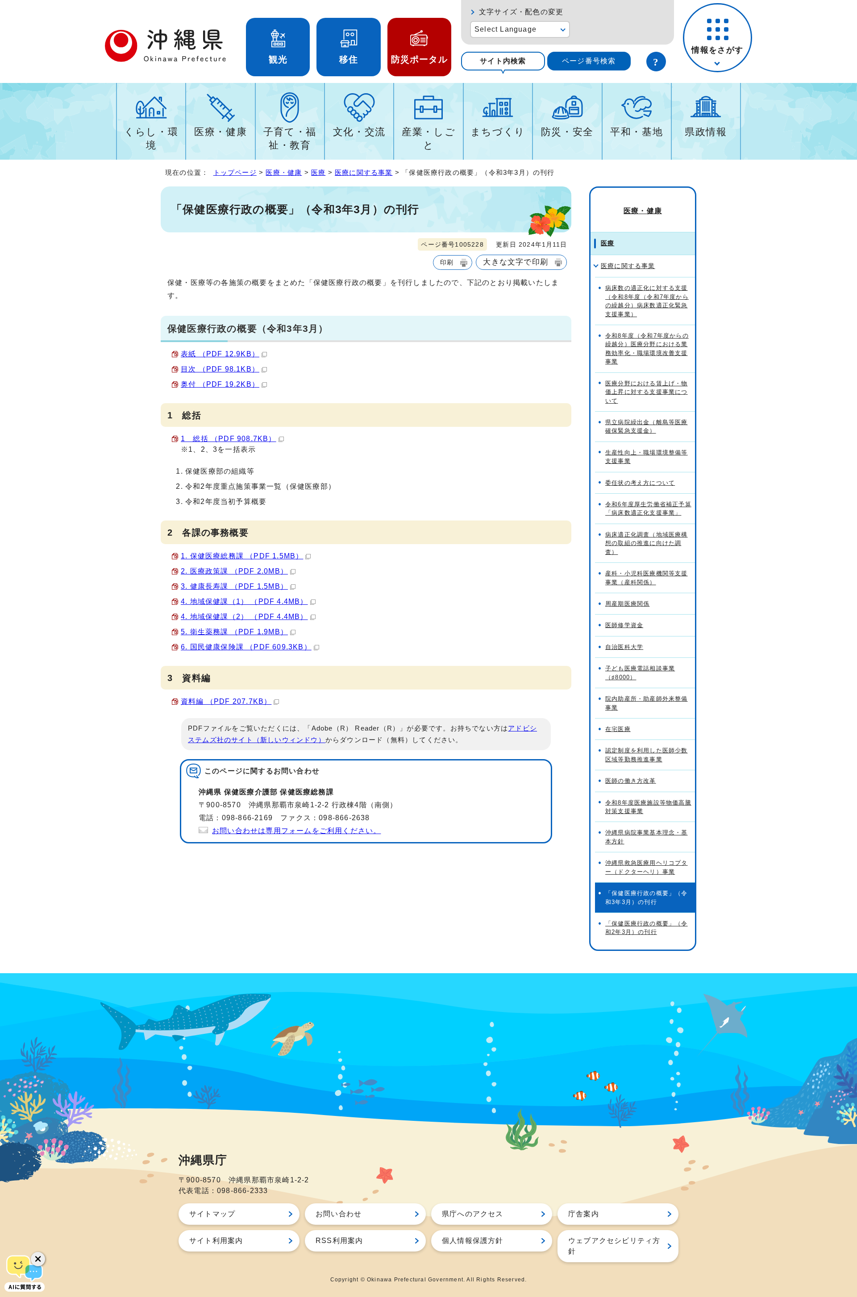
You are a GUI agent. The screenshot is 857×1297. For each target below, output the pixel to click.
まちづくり (497, 131)
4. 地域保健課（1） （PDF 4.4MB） (244, 601)
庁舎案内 (583, 1214)
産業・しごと (428, 138)
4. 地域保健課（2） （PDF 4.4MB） (244, 616)
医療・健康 (220, 131)
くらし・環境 (151, 138)
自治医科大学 (624, 647)
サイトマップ (212, 1214)
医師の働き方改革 (630, 780)
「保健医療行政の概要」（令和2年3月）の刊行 (646, 927)
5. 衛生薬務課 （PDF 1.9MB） (234, 632)
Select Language (505, 29)
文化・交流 (359, 131)
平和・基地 (636, 131)
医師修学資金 (624, 625)
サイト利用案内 (216, 1240)
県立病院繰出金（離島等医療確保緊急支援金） (646, 426)
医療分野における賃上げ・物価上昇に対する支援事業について (646, 392)
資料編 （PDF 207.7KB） (226, 701)
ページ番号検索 (589, 61)
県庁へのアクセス (472, 1214)
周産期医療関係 (627, 603)
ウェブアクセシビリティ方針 (614, 1246)
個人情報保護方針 (472, 1240)
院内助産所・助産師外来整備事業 (646, 702)
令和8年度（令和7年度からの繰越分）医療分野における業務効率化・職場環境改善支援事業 (647, 348)
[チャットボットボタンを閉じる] (38, 1259)
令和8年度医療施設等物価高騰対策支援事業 (648, 806)
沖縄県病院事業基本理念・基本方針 (646, 836)
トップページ (235, 172)
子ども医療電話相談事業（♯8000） (640, 672)
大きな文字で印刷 (515, 261)
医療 (318, 172)
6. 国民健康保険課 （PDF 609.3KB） (246, 647)
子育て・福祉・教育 (289, 138)
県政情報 (706, 131)
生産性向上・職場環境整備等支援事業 (646, 456)
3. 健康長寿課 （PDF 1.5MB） (234, 586)
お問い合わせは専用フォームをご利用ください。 (296, 830)
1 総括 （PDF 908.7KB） (228, 438)
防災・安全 (567, 131)
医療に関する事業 (364, 172)
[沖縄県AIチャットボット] (24, 1272)
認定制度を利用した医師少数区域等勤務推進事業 (646, 754)
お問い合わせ (339, 1214)
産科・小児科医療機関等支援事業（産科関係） (646, 577)
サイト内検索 (503, 61)
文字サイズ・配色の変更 (521, 12)
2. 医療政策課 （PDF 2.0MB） (234, 571)
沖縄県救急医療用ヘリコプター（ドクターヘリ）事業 (646, 867)
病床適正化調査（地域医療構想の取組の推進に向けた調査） (646, 543)
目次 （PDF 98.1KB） (220, 369)
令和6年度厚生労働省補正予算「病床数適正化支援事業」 (648, 508)
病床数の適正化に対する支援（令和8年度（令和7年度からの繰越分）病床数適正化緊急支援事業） (647, 301)
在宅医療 (618, 729)
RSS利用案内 (339, 1240)
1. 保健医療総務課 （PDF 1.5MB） (242, 556)
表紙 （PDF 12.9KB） (220, 354)
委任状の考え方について (640, 482)
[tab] (503, 61)
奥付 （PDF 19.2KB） (220, 384)
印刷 (446, 262)
